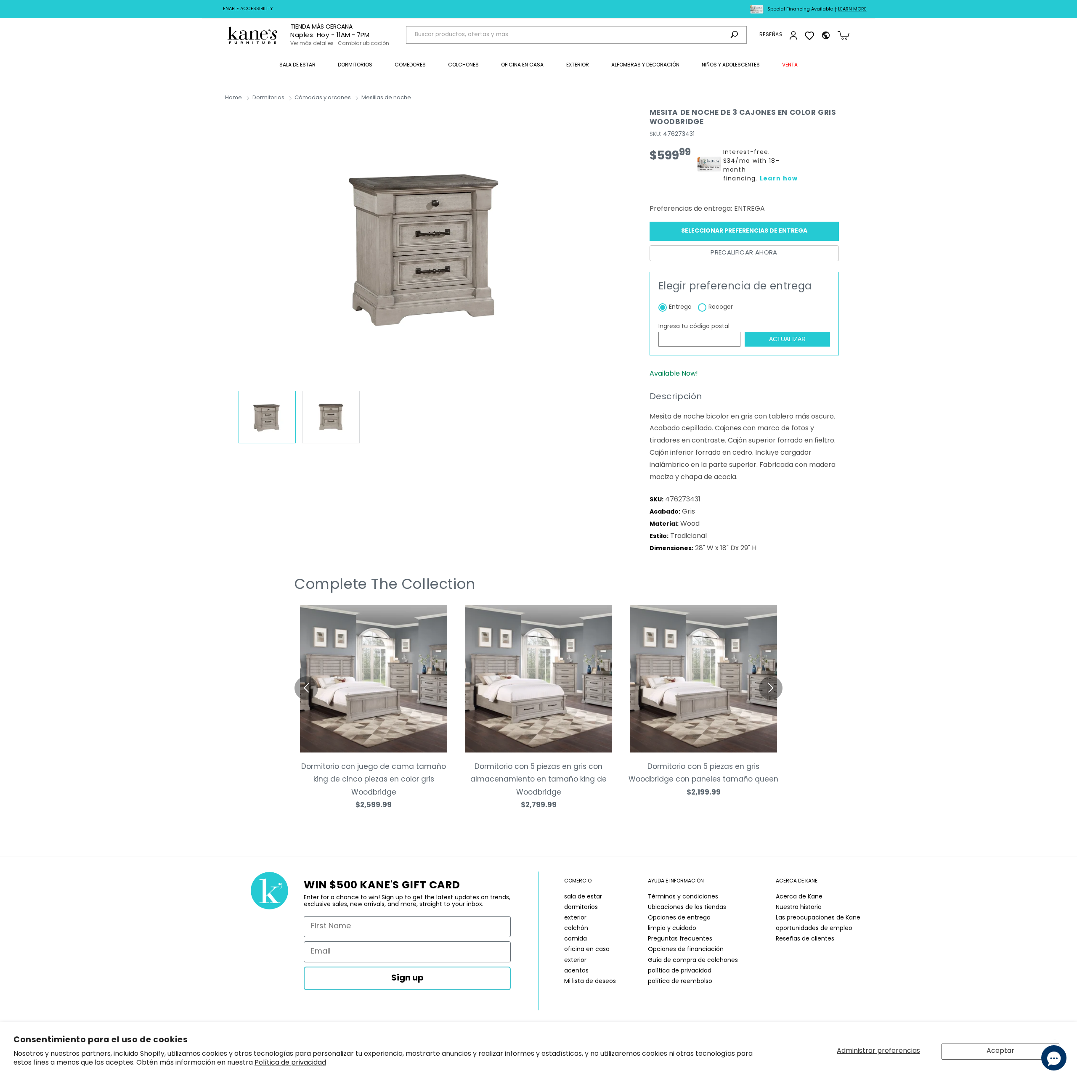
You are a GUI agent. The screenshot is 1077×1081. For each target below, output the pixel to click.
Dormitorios (355, 65)
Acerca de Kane (799, 897)
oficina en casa (587, 949)
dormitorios (581, 907)
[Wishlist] (809, 35)
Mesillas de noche (386, 98)
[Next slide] (771, 688)
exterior (575, 918)
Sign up (407, 978)
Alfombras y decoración (645, 65)
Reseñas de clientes (805, 939)
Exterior (577, 65)
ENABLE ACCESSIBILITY (248, 9)
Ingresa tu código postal (693, 326)
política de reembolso (680, 981)
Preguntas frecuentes (680, 939)
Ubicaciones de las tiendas (687, 907)
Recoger (720, 307)
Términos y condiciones (683, 897)
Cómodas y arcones (322, 98)
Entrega (680, 307)
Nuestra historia (799, 907)
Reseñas (771, 34)
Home (233, 98)
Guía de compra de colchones (693, 960)
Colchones (463, 65)
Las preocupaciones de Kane (818, 918)
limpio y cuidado (672, 928)
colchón (576, 928)
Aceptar (1000, 1051)
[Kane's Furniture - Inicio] (252, 35)
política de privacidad (679, 971)
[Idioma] (825, 35)
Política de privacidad (290, 1063)
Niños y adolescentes (731, 65)
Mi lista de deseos (590, 981)
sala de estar (583, 897)
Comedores (410, 65)
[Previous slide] (306, 688)
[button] (297, 65)
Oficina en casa (522, 65)
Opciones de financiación (686, 949)
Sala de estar (297, 65)
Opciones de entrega (679, 918)
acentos (576, 971)
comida (575, 939)
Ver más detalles (312, 44)
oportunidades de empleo (814, 928)
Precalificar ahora (744, 253)
